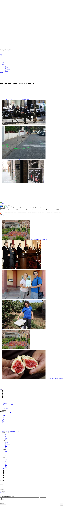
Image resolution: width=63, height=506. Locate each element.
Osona (5, 463)
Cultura (5, 435)
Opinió (5, 439)
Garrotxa (6, 460)
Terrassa (6, 467)
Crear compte (2, 499)
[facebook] (3, 216)
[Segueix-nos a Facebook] (2, 391)
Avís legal (4, 407)
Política (2, 63)
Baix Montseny (6, 458)
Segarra (5, 443)
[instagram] (3, 217)
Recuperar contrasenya (3, 504)
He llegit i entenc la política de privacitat (5, 498)
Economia (6, 437)
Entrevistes (3, 64)
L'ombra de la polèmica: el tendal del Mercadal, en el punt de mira (39, 239)
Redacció (26, 159)
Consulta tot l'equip (5, 403)
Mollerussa (6, 446)
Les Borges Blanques (7, 69)
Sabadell (6, 465)
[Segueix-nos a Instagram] (3, 473)
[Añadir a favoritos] (11, 206)
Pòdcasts (6, 451)
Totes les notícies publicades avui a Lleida (8, 404)
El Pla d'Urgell (6, 67)
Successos (3, 62)
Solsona (5, 466)
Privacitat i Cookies (5, 408)
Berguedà (6, 459)
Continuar (2, 484)
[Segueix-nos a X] (2, 392)
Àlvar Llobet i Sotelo (26, 99)
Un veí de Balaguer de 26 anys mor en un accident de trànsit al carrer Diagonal (13, 125)
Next (5, 454)
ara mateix (1, 72)
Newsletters (6, 452)
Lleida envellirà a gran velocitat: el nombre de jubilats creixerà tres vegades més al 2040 (14, 99)
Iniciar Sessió (3, 468)
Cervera (5, 441)
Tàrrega (5, 448)
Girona (5, 461)
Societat (3, 61)
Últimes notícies (6, 433)
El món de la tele (7, 456)
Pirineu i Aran (6, 71)
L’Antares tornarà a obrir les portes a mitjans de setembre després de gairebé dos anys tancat (14, 159)
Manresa (6, 462)
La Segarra (6, 68)
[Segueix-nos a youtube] (2, 396)
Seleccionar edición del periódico (4, 49)
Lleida (5, 66)
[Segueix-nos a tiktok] (2, 397)
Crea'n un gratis (2, 492)
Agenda (5, 434)
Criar (5, 455)
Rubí (5, 464)
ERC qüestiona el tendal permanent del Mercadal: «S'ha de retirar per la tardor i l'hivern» (42, 349)
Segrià (5, 70)
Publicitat (4, 402)
